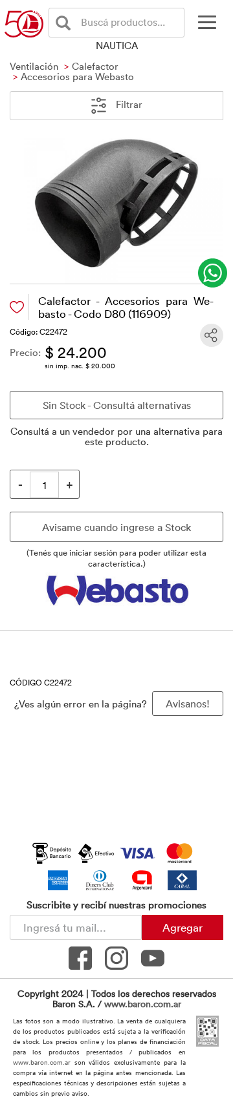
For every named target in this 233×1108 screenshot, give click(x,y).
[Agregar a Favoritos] (17, 307)
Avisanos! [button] (188, 703)
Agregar (182, 927)
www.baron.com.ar (142, 1004)
